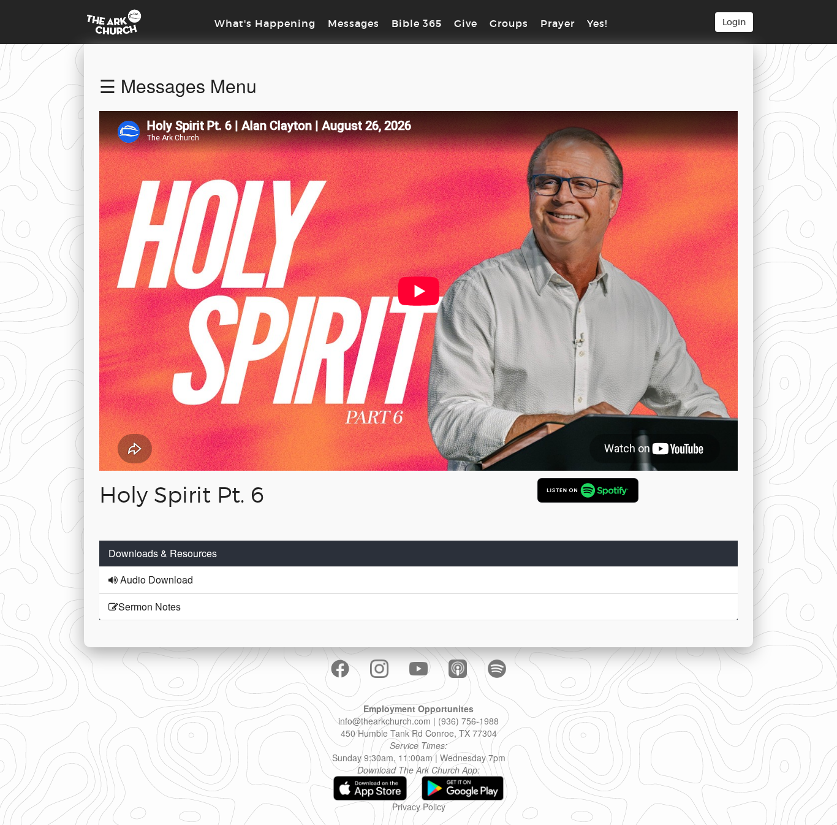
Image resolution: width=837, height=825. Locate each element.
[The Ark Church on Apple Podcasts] (457, 669)
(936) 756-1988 (468, 721)
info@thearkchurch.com (384, 721)
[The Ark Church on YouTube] (418, 668)
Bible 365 (417, 23)
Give (465, 23)
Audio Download (155, 579)
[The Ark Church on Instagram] (379, 669)
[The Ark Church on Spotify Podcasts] (497, 669)
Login (734, 22)
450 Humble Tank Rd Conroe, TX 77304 (419, 733)
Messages (353, 23)
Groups (509, 23)
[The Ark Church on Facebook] (340, 669)
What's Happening (265, 23)
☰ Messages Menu (178, 85)
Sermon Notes (149, 606)
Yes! (597, 23)
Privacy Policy (418, 806)
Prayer (557, 23)
